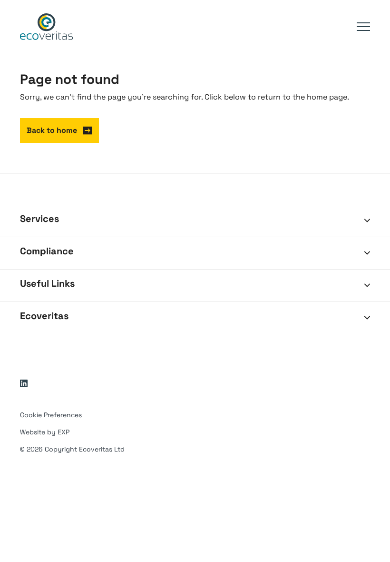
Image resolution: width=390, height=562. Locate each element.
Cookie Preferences (51, 415)
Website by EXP (44, 432)
